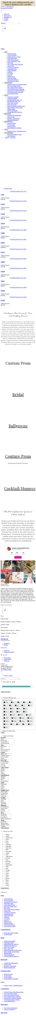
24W (22, 718)
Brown (7, 878)
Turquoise (8, 844)
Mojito (7, 836)
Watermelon (9, 865)
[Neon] (3, 772)
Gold (7, 876)
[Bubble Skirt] (6, 754)
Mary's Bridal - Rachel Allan (11, 951)
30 (26, 712)
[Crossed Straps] (5, 763)
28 (19, 712)
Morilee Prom (7, 921)
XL (31, 724)
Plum (7, 866)
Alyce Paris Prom (8, 900)
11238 (3, 214)
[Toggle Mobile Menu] (1, 671)
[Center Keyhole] (6, 757)
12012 (3, 252)
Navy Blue (9, 851)
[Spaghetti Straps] (5, 825)
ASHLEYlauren (8, 899)
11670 (3, 223)
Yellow (8, 834)
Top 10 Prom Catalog (9, 926)
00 (13, 702)
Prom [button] (2, 895)
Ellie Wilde (7, 908)
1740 (2, 195)
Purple (7, 853)
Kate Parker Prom (8, 903)
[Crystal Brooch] (4, 781)
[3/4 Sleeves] (6, 816)
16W (21, 715)
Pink (7, 860)
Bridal (18, 394)
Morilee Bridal (8, 953)
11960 (3, 291)
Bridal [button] (2, 938)
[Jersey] (4, 788)
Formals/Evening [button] (5, 971)
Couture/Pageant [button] (5, 929)
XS (6, 724)
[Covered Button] (5, 761)
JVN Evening (7, 975)
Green (7, 839)
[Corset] (6, 758)
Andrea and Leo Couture (10, 902)
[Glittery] (3, 769)
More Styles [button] (4, 1012)
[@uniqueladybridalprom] (9, 549)
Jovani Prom (7, 911)
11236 (3, 204)
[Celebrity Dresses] (6, 755)
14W (13, 715)
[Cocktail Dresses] (7, 743)
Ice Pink (8, 858)
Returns (6, 645)
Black (7, 880)
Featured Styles (8, 188)
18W (29, 715)
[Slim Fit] (5, 811)
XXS (30, 721)
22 (26, 708)
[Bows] (4, 779)
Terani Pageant (8, 934)
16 (6, 708)
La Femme (7, 918)
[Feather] (4, 787)
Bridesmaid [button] (4, 959)
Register (6, 18)
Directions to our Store (7, 8)
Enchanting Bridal (9, 942)
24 (6, 712)
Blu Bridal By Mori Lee (10, 945)
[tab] (18, 895)
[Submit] (19, 23)
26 (13, 712)
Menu (2, 49)
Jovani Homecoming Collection (12, 996)
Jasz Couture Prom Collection (12, 909)
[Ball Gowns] (5, 746)
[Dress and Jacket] (5, 749)
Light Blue (8, 846)
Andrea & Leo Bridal (9, 941)
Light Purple (9, 856)
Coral (7, 871)
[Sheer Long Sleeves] (6, 818)
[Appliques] (4, 776)
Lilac (7, 854)
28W (6, 721)
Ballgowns (18, 425)
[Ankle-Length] (4, 792)
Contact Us (7, 643)
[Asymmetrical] (4, 793)
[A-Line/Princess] (5, 807)
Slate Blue (8, 848)
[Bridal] (7, 739)
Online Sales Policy (9, 652)
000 (6, 702)
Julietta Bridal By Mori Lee (11, 944)
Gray (7, 882)
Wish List (6, 14)
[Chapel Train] (4, 794)
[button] (6, 52)
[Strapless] (5, 826)
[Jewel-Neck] (5, 803)
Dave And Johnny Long (10, 906)
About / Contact (8, 675)
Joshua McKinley (8, 915)
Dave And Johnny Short (10, 993)
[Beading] (4, 778)
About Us (6, 650)
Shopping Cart (8, 17)
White (7, 885)
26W (30, 718)
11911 (3, 281)
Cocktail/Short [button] (5, 988)
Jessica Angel (7, 964)
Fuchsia (8, 863)
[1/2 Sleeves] (6, 814)
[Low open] (5, 766)
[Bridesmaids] (7, 740)
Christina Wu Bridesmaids (11, 963)
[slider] (31, 686)
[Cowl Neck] (5, 799)
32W (22, 721)
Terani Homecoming (9, 1001)
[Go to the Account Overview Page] (1, 11)
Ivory (7, 873)
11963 (3, 243)
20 (19, 708)
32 (6, 715)
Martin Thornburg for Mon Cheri (13, 950)
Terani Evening (8, 977)
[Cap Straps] (5, 822)
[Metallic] (3, 770)
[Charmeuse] (4, 784)
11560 (3, 300)
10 (17, 705)
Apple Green (9, 838)
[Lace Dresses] (5, 751)
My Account (7, 15)
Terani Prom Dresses (9, 924)
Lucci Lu (6, 920)
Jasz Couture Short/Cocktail (11, 995)
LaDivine (6, 917)
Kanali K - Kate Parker (10, 966)
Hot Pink (8, 861)
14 (30, 705)
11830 (3, 271)
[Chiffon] (4, 785)
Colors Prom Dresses (9, 905)
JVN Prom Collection (9, 912)
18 (13, 708)
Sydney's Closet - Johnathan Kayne (13, 985)
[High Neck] (5, 802)
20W (6, 718)
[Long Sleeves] (6, 817)
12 (24, 705)
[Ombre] (3, 773)
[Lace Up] (5, 764)
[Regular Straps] (5, 823)
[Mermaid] (5, 809)
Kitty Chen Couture (9, 947)
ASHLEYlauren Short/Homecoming (13, 992)
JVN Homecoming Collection (12, 999)
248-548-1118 (10, 6)
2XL (6, 727)
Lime (7, 841)
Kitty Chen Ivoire (8, 948)
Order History (7, 659)
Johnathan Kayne (8, 914)
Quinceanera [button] (4, 1004)
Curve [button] (2, 982)
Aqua (7, 843)
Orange (8, 870)
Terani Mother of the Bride (11, 979)
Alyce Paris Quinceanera (10, 1008)
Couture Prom (18, 456)
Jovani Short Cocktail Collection (12, 998)
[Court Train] (4, 796)
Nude (7, 875)
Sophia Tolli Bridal (9, 955)
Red (7, 868)
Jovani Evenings (8, 974)
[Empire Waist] (5, 808)
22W (14, 718)
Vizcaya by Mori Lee (9, 1009)
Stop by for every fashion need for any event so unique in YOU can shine (18, 3)
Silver (7, 883)
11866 (3, 233)
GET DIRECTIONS (6, 669)
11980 (3, 262)
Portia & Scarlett (8, 923)
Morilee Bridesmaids (9, 967)
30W (14, 721)
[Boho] (5, 748)
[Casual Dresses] (7, 742)
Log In (6, 20)
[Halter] (5, 801)
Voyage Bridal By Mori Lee (11, 956)
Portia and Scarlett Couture (11, 933)
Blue (7, 849)
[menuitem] (19, 14)
